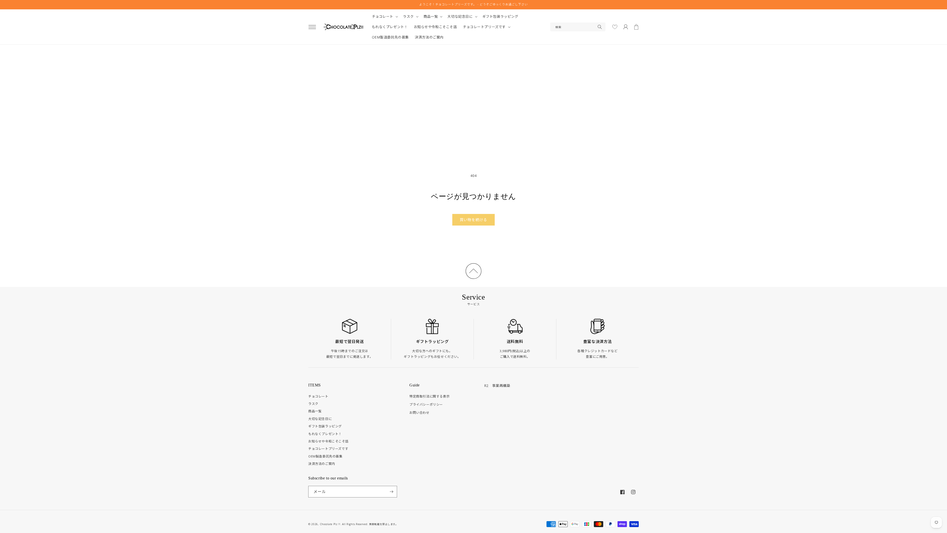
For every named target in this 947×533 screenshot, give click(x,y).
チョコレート (318, 396)
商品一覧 (315, 411)
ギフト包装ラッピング (325, 426)
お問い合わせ (419, 412)
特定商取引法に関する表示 (429, 396)
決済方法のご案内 (321, 463)
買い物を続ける (473, 219)
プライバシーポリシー (426, 404)
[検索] (599, 27)
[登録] (391, 491)
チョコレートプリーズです (328, 448)
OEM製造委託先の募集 (325, 456)
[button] (312, 26)
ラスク (313, 403)
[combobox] (578, 26)
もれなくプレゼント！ (325, 434)
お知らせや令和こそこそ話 (328, 441)
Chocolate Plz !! (330, 524)
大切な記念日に (320, 419)
